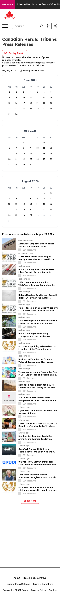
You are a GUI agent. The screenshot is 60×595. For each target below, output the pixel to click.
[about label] (19, 249)
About (17, 577)
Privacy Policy (38, 590)
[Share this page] (56, 26)
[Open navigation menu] (5, 26)
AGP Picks (7, 4)
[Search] (41, 26)
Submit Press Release (18, 584)
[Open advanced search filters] (48, 26)
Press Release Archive (34, 577)
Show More (30, 500)
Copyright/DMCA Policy (15, 590)
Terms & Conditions (43, 584)
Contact (53, 590)
